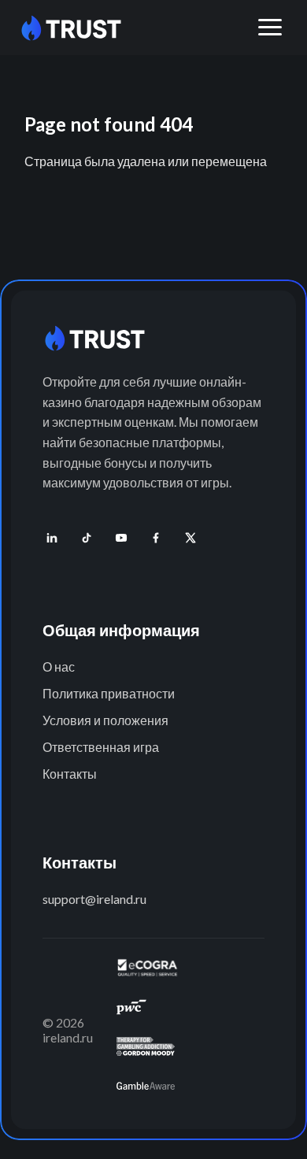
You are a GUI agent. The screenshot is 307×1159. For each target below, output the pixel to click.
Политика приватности (109, 693)
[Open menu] (270, 27)
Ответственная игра (101, 746)
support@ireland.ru (94, 898)
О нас (59, 666)
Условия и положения (105, 720)
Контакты (70, 773)
